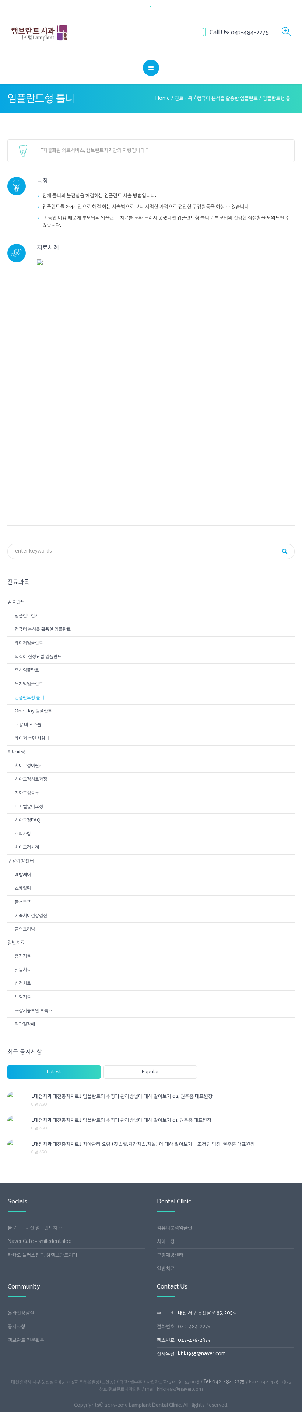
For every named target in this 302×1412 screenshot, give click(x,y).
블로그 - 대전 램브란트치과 (35, 1228)
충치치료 (23, 956)
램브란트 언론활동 (26, 1340)
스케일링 (23, 888)
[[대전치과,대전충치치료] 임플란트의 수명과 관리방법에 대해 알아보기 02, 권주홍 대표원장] (16, 1096)
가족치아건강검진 (31, 915)
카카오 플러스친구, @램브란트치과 (42, 1255)
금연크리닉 (25, 929)
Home (162, 98)
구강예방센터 (20, 861)
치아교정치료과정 (31, 779)
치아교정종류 (27, 793)
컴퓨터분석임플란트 (177, 1228)
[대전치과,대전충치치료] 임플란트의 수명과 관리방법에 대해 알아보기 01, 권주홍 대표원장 (121, 1120)
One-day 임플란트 (33, 711)
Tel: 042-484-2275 (224, 1382)
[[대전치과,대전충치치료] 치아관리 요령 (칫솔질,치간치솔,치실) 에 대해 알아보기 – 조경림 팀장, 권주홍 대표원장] (16, 1144)
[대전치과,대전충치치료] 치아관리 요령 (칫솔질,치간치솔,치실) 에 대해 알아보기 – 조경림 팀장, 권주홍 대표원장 (143, 1144)
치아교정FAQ (28, 820)
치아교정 (16, 752)
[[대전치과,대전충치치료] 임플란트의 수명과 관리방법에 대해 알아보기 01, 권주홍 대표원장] (16, 1120)
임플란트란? (26, 615)
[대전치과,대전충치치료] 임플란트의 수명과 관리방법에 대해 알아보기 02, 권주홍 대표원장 (122, 1096)
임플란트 (16, 602)
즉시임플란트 (27, 670)
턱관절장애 (25, 1024)
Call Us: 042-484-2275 (239, 32)
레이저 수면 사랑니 (32, 738)
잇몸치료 (23, 969)
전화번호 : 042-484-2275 (183, 1326)
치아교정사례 (27, 847)
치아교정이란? (28, 765)
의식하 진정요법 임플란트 (38, 656)
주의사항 (23, 833)
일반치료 (16, 943)
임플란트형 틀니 (29, 697)
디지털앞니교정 (29, 806)
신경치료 (23, 983)
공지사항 (16, 1326)
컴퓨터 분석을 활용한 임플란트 (227, 98)
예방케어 (23, 874)
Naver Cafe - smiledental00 (40, 1241)
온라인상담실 (21, 1313)
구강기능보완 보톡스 (33, 1010)
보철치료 (23, 997)
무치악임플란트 (29, 684)
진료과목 (183, 98)
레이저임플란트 (29, 643)
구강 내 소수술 (28, 724)
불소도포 (23, 902)
